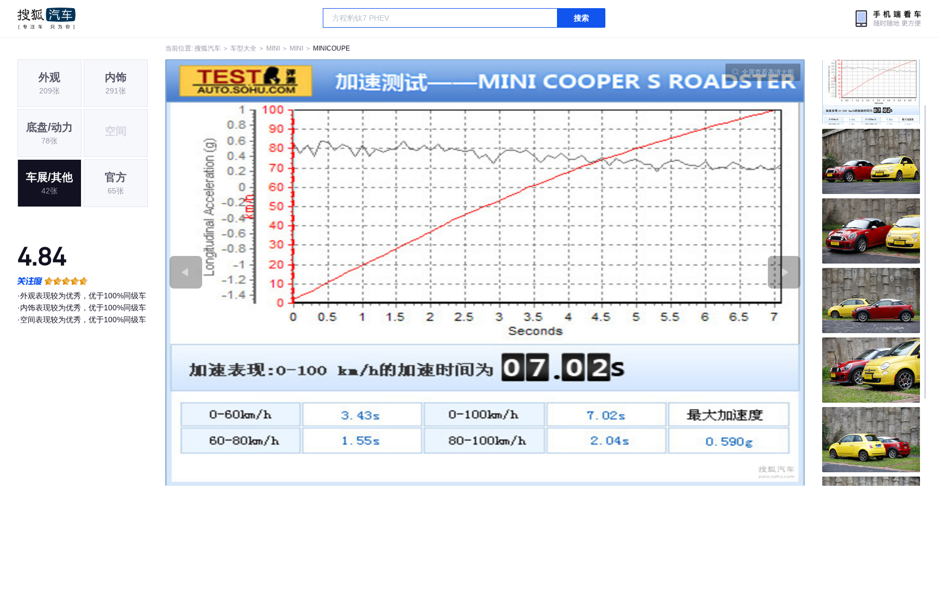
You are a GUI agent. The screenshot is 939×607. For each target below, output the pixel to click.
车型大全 (243, 48)
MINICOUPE (331, 48)
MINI (273, 48)
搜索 (581, 18)
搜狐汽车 (46, 18)
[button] (325, 272)
